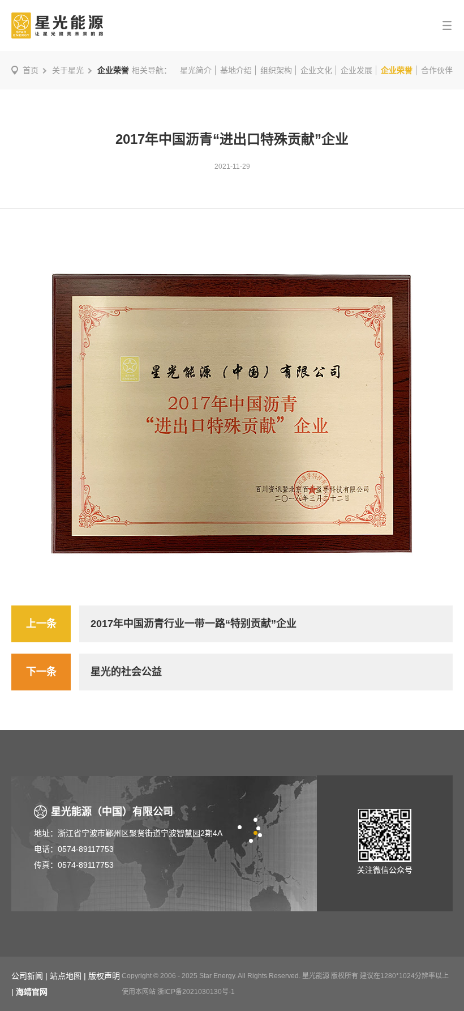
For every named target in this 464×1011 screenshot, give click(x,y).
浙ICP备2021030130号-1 (196, 992)
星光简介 (196, 70)
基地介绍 (236, 70)
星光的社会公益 (126, 671)
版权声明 (104, 975)
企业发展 (356, 70)
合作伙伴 (437, 70)
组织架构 (276, 70)
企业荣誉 (397, 70)
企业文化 (316, 70)
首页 (30, 70)
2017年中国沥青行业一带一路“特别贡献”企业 (194, 623)
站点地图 (65, 975)
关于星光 (68, 70)
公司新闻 (27, 975)
